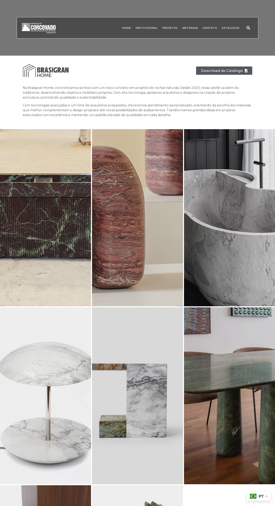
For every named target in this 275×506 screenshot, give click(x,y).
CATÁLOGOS (230, 27)
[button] (248, 28)
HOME (126, 27)
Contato (210, 27)
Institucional (146, 27)
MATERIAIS (190, 27)
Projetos (170, 27)
